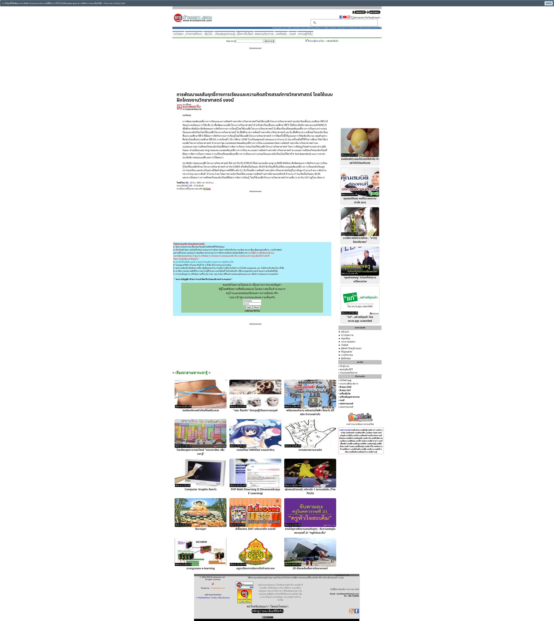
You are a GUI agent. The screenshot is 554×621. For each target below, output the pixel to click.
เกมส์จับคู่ (355, 444)
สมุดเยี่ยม (345, 338)
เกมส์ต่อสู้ (363, 430)
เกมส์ (342, 400)
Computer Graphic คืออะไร (201, 489)
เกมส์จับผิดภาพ (377, 438)
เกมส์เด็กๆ (349, 438)
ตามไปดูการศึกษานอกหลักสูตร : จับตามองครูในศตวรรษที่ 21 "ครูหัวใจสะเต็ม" (310, 531)
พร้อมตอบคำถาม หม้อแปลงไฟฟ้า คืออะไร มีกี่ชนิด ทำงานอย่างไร (310, 412)
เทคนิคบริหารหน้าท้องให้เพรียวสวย (200, 410)
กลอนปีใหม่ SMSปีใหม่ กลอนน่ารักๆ (255, 450)
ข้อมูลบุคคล (346, 352)
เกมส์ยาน (370, 449)
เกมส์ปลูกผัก (358, 438)
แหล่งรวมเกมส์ (346, 403)
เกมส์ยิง (364, 449)
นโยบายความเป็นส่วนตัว (114, 3)
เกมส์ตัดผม (351, 441)
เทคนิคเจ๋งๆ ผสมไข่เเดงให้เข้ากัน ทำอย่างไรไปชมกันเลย (360, 161)
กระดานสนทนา (348, 342)
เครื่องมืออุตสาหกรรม (350, 397)
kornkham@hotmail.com (240, 274)
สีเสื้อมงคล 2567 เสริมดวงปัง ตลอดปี (255, 529)
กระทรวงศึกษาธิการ (349, 384)
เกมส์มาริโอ (369, 446)
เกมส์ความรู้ (372, 452)
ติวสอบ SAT (345, 390)
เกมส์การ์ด (367, 438)
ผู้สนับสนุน (346, 358)
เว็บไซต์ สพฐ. (346, 380)
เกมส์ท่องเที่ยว (360, 433)
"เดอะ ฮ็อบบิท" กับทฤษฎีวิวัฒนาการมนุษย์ (255, 410)
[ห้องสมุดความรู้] (224, 35)
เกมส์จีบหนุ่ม (359, 446)
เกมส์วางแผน (349, 446)
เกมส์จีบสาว (346, 449)
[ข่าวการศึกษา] (194, 35)
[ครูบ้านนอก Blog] (208, 35)
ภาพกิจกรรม (347, 355)
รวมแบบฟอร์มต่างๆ (348, 373)
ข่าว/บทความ (347, 335)
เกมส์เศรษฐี (371, 444)
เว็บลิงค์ (344, 345)
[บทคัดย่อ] (281, 35)
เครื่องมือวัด (345, 394)
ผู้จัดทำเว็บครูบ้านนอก (351, 348)
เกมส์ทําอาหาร (372, 441)
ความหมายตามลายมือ (310, 450)
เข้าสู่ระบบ (344, 366)
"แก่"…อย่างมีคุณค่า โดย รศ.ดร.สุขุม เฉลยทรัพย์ (360, 319)
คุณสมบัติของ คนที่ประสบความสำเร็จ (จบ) (360, 200)
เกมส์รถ (356, 435)
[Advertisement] (255, 71)
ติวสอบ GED (345, 387)
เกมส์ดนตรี (363, 435)
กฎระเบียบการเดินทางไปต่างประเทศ (255, 568)
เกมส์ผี (349, 444)
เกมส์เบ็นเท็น (356, 449)
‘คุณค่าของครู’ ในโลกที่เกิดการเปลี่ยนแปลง (360, 279)
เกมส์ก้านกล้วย (361, 441)
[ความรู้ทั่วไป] (305, 35)
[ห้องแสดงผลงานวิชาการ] (264, 35)
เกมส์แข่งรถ (355, 430)
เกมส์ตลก (343, 441)
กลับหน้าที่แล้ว (332, 41)
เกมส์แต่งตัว (350, 433)
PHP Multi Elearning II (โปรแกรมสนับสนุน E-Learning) (255, 491)
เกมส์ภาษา (371, 430)
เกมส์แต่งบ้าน (362, 452)
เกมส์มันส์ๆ (353, 452)
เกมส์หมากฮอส (371, 433)
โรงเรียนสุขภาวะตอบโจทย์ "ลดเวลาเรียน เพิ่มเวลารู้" (200, 452)
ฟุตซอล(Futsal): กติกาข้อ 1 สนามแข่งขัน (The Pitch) (310, 491)
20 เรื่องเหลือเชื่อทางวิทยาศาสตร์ (310, 568)
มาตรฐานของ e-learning (201, 568)
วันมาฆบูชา (200, 529)
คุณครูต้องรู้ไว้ (346, 369)
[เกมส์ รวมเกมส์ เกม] (292, 35)
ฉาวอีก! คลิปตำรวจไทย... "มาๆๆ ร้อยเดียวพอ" (360, 240)
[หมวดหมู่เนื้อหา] (245, 35)
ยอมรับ (548, 3)
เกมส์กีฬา (363, 444)
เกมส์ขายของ (373, 435)
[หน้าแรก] (178, 35)
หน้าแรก (345, 332)
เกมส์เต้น (349, 435)
